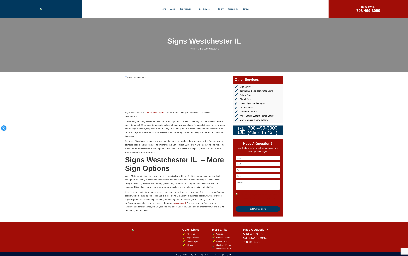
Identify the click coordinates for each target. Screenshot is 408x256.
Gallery (220, 9)
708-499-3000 (368, 10)
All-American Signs (155, 112)
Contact (246, 9)
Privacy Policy (227, 255)
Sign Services (204, 9)
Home (163, 9)
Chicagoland (180, 203)
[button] (3, 128)
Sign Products (185, 9)
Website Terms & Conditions (212, 255)
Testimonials (233, 9)
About (172, 9)
